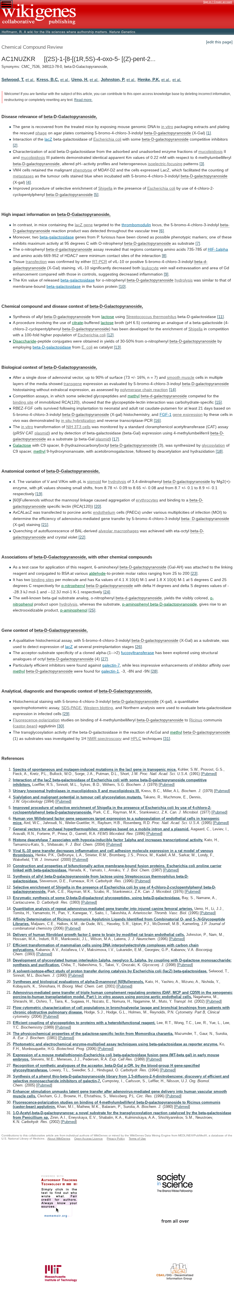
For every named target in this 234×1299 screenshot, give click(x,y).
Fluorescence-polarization (36, 720)
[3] (201, 163)
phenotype (82, 170)
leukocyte (150, 268)
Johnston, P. (113, 79)
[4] (28, 182)
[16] (157, 420)
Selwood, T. (12, 79)
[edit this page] (219, 42)
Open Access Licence (88, 1138)
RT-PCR (99, 261)
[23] (194, 573)
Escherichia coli (107, 139)
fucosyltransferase (137, 652)
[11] (220, 316)
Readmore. (83, 100)
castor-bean (25, 726)
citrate (77, 322)
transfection (36, 261)
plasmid (42, 433)
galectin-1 (110, 671)
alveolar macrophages (118, 531)
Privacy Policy (116, 1138)
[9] (166, 274)
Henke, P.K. (149, 79)
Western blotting (98, 707)
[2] (15, 145)
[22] (81, 537)
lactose (107, 316)
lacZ (48, 139)
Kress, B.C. (48, 79)
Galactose (22, 445)
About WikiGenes (58, 1138)
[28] (154, 671)
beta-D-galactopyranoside (167, 133)
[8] (164, 255)
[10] (122, 286)
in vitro (27, 426)
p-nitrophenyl (73, 585)
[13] (117, 347)
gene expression (188, 414)
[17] (115, 439)
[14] (172, 389)
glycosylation (213, 445)
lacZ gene (84, 224)
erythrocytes (147, 500)
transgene (73, 383)
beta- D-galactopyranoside (205, 518)
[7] (197, 243)
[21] (44, 524)
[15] (218, 402)
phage (41, 133)
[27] (104, 659)
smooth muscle (180, 377)
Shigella (105, 188)
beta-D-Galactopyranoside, (70, 116)
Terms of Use (137, 1138)
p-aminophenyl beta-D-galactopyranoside (159, 604)
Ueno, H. (79, 79)
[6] (161, 230)
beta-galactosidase (57, 237)
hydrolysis (184, 280)
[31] (166, 738)
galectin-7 (111, 665)
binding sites (42, 579)
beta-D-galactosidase (52, 347)
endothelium (104, 512)
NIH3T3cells (78, 426)
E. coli (87, 347)
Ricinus (195, 720)
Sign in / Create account (217, 2)
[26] (138, 646)
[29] (65, 713)
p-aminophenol (73, 610)
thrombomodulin (136, 224)
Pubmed (209, 774)
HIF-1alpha (218, 249)
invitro (167, 126)
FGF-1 (166, 414)
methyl (134, 396)
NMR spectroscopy (104, 738)
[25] (91, 610)
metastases (23, 176)
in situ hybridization (78, 420)
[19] (38, 493)
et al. (29, 79)
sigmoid (94, 481)
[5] (96, 194)
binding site (23, 402)
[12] (110, 335)
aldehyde (97, 573)
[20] (97, 506)
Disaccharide (24, 341)
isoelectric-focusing (165, 163)
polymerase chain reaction (144, 389)
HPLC (136, 738)
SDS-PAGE (71, 707)
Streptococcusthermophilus (151, 316)
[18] (219, 451)
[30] (60, 726)
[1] (208, 133)
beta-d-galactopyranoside (69, 249)
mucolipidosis (210, 151)
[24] (106, 592)
